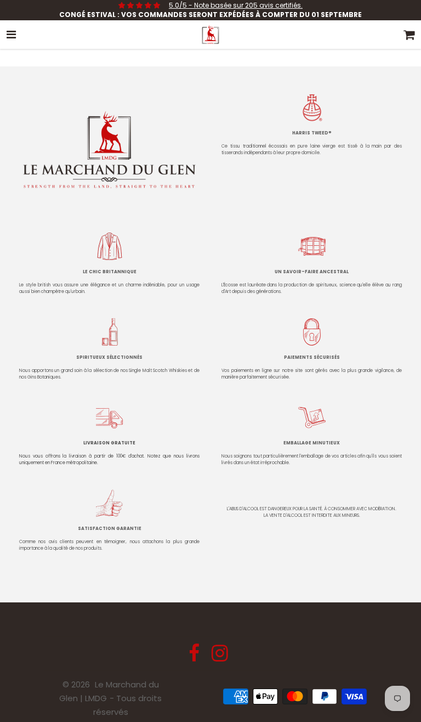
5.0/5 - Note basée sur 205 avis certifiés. (236, 5)
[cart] (409, 34)
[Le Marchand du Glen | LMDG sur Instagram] (220, 657)
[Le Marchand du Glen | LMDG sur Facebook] (195, 657)
